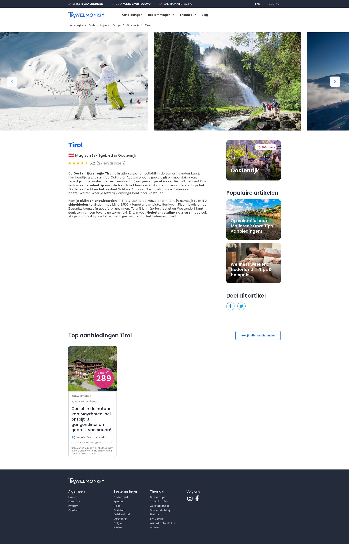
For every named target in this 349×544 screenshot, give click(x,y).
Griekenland (122, 514)
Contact (73, 510)
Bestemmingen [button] (159, 15)
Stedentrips (157, 497)
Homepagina (76, 25)
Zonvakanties (159, 501)
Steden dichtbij (160, 510)
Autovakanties (159, 506)
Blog (205, 15)
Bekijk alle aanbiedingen (258, 335)
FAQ (257, 3)
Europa (116, 25)
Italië (117, 506)
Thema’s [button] (186, 15)
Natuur (154, 514)
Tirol (147, 25)
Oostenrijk (132, 25)
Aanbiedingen (132, 15)
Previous (12, 82)
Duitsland (120, 510)
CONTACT (275, 3)
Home (72, 497)
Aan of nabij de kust (163, 523)
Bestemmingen (98, 25)
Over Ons (74, 501)
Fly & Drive (157, 519)
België (118, 523)
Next (335, 82)
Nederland (121, 497)
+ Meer (118, 527)
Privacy (73, 506)
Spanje (118, 501)
